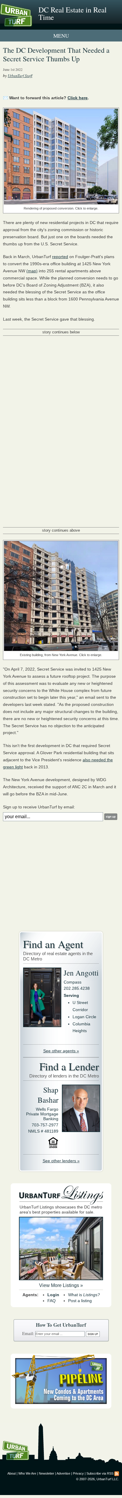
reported (60, 256)
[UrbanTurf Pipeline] (61, 1407)
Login (53, 1294)
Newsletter (46, 1473)
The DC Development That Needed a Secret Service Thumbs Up (56, 54)
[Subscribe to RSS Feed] (116, 1473)
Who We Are (27, 1473)
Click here (78, 97)
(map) (32, 270)
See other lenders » (61, 1160)
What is (84, 1294)
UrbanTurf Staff (20, 75)
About (11, 1473)
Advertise (63, 1473)
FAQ (51, 1300)
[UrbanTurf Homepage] (31, 23)
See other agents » (61, 1050)
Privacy (78, 1473)
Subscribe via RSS (99, 1473)
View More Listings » (61, 1285)
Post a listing (80, 1300)
